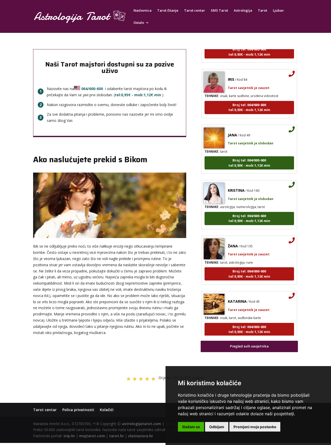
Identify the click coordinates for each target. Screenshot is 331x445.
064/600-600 (92, 88)
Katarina (237, 296)
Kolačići (107, 409)
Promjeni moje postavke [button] (255, 427)
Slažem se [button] (191, 427)
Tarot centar (194, 11)
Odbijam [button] (216, 427)
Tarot (262, 11)
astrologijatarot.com (141, 423)
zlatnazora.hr (140, 435)
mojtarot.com (92, 435)
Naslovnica (142, 11)
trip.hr (69, 435)
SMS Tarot (219, 11)
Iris (231, 74)
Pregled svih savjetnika (249, 346)
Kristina (236, 185)
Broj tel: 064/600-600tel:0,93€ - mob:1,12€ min (249, 102)
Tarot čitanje (167, 11)
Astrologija (243, 11)
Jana (232, 129)
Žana (233, 240)
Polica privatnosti (78, 409)
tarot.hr (116, 435)
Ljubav (278, 11)
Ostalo (138, 23)
